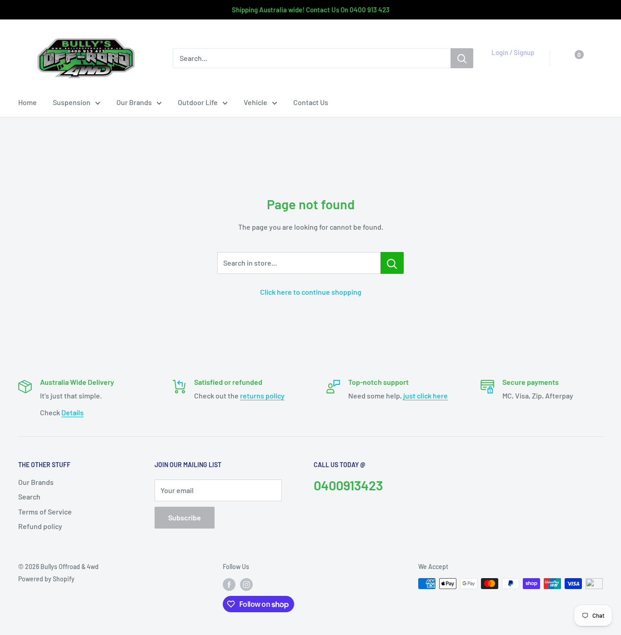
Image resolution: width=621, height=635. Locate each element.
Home (27, 102)
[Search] (462, 58)
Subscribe (184, 517)
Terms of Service (45, 511)
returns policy (262, 395)
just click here (425, 395)
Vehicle (255, 102)
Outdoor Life (198, 102)
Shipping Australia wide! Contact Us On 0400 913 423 (311, 9)
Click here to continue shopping (310, 291)
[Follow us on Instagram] (246, 584)
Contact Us (310, 102)
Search (29, 496)
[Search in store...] (392, 263)
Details (72, 412)
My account (510, 62)
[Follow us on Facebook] (229, 584)
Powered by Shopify (46, 579)
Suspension (71, 102)
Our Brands (134, 102)
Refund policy (40, 526)
